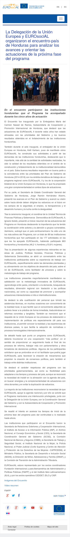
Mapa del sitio (52, 526)
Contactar (11, 529)
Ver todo (58, 495)
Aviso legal (12, 526)
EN (58, 7)
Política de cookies (31, 526)
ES (65, 7)
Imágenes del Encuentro (15, 480)
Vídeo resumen (11, 485)
